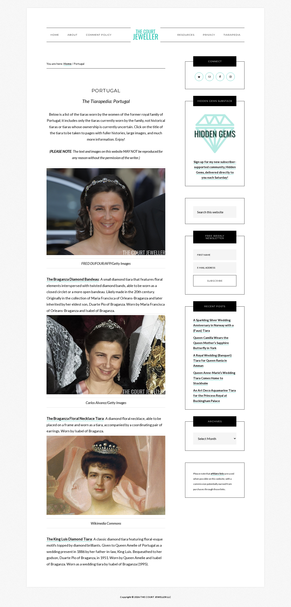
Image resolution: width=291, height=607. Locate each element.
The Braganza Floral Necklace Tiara (75, 418)
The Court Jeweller (145, 35)
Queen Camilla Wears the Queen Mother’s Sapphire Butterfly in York (211, 343)
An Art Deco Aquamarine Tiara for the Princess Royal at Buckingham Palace (214, 396)
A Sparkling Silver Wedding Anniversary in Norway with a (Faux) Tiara (213, 325)
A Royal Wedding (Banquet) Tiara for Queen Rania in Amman (212, 361)
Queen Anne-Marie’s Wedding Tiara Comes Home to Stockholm (214, 378)
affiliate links (217, 473)
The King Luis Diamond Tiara (69, 539)
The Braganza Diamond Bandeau (73, 279)
